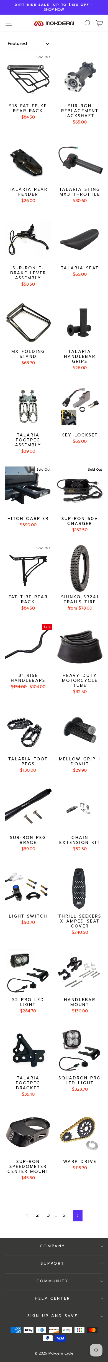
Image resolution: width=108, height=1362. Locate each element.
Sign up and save (52, 1316)
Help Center (52, 1298)
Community (53, 1281)
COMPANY (53, 1246)
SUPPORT (53, 1263)
